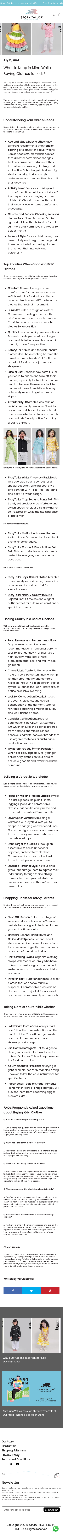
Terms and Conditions (16, 1459)
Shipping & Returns (14, 1450)
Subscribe (51, 1510)
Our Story (8, 1441)
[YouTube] (17, 1464)
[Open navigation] (3, 15)
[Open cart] (59, 14)
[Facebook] (3, 1464)
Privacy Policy (10, 1455)
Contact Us (9, 1446)
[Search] (54, 14)
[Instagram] (10, 1464)
